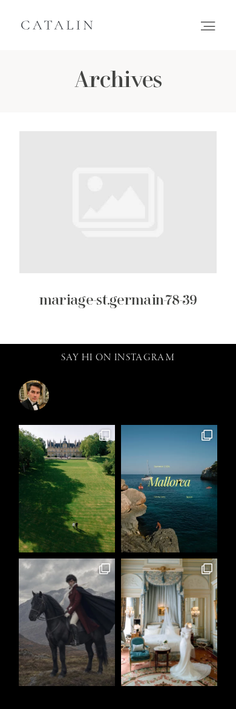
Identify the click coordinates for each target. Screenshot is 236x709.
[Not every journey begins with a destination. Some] (67, 622)
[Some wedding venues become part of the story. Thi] (169, 622)
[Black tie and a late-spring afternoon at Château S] (67, 488)
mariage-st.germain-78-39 (118, 228)
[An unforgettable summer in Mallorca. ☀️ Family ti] (169, 488)
